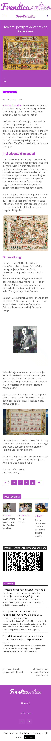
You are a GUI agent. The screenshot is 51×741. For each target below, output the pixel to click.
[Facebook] (14, 482)
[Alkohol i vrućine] (25, 507)
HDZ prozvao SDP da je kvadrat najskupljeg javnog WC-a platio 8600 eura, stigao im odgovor (22, 614)
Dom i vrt (7, 515)
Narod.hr (9, 583)
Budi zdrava (24, 515)
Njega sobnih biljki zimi (13, 672)
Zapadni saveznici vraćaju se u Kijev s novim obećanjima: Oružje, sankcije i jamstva (23, 639)
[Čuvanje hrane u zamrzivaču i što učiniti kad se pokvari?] (9, 507)
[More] (39, 482)
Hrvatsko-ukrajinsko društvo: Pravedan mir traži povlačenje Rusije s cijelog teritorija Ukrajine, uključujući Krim (24, 593)
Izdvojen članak (10, 92)
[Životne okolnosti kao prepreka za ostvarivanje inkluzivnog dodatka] (41, 507)
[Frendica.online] (25, 6)
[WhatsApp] (32, 482)
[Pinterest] (26, 482)
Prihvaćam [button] (29, 737)
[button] (4, 16)
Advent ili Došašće (12, 105)
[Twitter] (20, 482)
